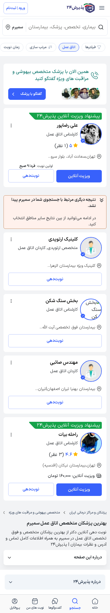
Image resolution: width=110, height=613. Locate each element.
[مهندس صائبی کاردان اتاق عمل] (91, 371)
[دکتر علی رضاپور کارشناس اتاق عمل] (91, 134)
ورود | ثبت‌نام (15, 8)
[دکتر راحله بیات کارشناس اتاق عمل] (91, 443)
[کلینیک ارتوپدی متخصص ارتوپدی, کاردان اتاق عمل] (91, 248)
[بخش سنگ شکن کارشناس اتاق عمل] (91, 309)
